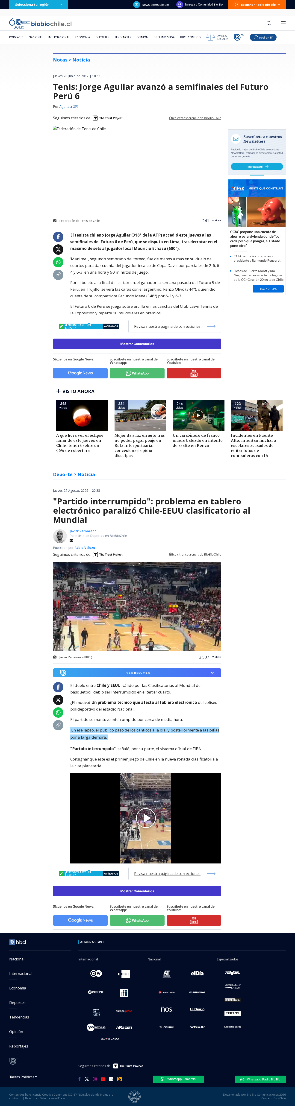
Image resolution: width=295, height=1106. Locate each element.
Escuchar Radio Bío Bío (258, 5)
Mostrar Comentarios (137, 344)
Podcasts (16, 37)
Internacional (59, 37)
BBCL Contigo (190, 37)
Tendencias (123, 37)
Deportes (102, 37)
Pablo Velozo (84, 547)
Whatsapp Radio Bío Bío (263, 1079)
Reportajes (18, 1046)
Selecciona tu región (32, 4)
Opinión (142, 37)
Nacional (36, 37)
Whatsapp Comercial (181, 1079)
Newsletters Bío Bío (155, 5)
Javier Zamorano (83, 531)
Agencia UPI (68, 107)
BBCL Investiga (164, 37)
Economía (82, 37)
